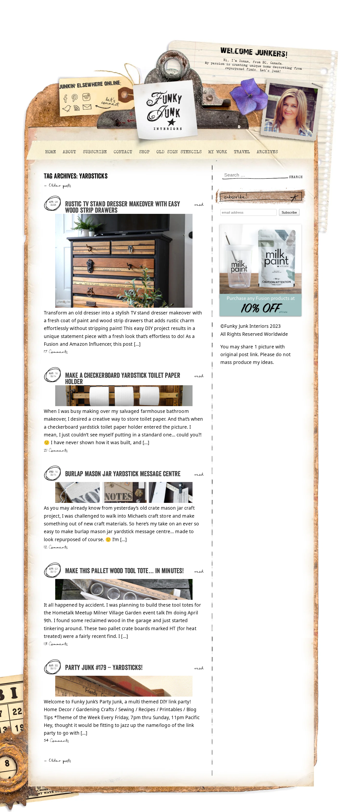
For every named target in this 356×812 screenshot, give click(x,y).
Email (87, 111)
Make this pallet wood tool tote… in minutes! (124, 571)
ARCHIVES (267, 151)
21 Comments (56, 450)
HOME (50, 151)
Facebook (65, 96)
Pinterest (75, 96)
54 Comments (56, 741)
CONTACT (122, 151)
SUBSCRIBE (95, 151)
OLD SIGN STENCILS (178, 151)
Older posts (57, 185)
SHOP (144, 151)
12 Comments (56, 547)
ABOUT (69, 151)
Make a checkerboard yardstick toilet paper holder (122, 379)
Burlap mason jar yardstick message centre (123, 474)
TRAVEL (242, 151)
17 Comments (56, 352)
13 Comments (56, 644)
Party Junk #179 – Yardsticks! (104, 668)
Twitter (67, 111)
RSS (77, 111)
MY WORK (217, 151)
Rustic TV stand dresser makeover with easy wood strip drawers (122, 207)
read (199, 205)
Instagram (86, 96)
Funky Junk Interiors (164, 108)
